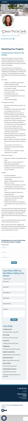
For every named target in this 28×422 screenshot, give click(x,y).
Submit (14, 262)
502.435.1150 (7, 39)
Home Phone (6, 298)
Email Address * (4, 257)
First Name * (4, 247)
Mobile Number (7, 303)
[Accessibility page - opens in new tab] (4, 412)
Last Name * (4, 252)
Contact (25, 390)
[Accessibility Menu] (4, 418)
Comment (5, 309)
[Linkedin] (13, 39)
